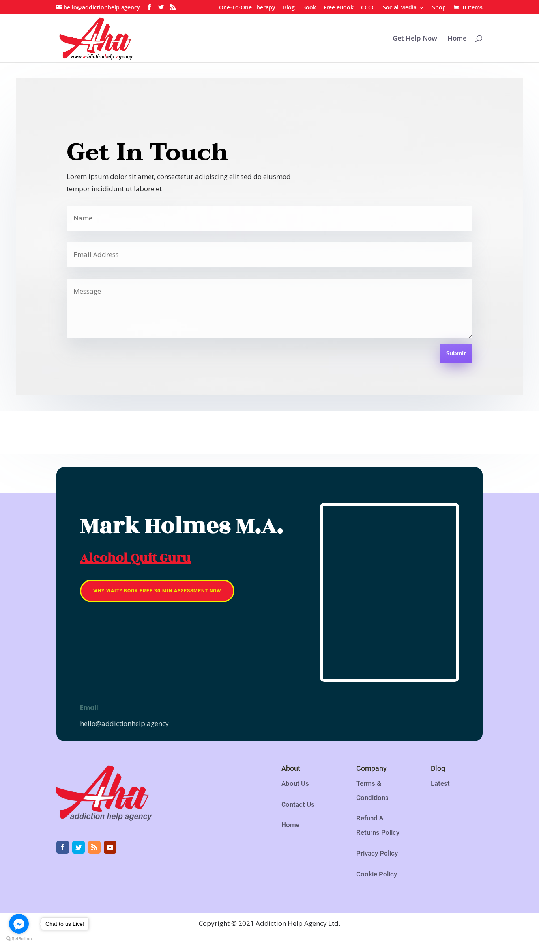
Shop (439, 8)
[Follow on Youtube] (110, 847)
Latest (440, 783)
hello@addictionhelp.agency (124, 723)
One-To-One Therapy (247, 8)
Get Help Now (415, 39)
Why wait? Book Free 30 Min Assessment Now (157, 591)
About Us (295, 783)
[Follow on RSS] (94, 847)
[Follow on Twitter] (78, 847)
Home (457, 39)
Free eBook (339, 8)
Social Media (400, 8)
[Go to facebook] (19, 924)
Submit (456, 354)
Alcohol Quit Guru (135, 557)
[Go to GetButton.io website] (19, 938)
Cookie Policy (376, 874)
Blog (289, 8)
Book (309, 8)
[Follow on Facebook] (62, 847)
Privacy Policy (377, 853)
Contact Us (297, 804)
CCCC (368, 8)
